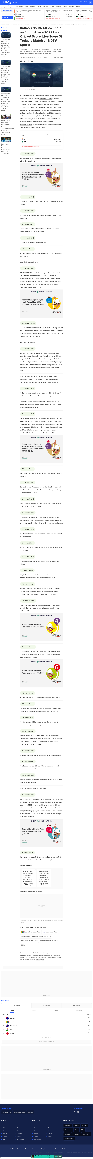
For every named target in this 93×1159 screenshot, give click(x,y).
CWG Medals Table (19, 1112)
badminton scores (25, 955)
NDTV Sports (42, 955)
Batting (34, 1010)
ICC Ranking (20, 1139)
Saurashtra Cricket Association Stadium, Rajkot (36, 936)
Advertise (4, 1148)
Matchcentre (37, 1139)
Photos (32, 6)
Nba (82, 1130)
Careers (57, 1148)
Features (19, 1133)
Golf (76, 1130)
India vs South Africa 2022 (16, 24)
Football (35, 953)
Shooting (76, 1134)
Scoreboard (19, 6)
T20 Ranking (76, 1005)
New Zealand (13, 1025)
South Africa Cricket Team (32, 932)
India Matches (7, 14)
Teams (5, 1136)
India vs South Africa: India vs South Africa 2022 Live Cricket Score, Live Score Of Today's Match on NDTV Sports (28, 878)
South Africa (13, 1022)
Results (71, 6)
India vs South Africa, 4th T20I (49, 940)
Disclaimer (28, 1148)
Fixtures (45, 6)
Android (38, 959)
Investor (36, 1148)
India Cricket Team (52, 932)
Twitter (30, 957)
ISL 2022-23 (37, 1125)
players (58, 6)
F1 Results (34, 955)
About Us (11, 1148)
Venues (65, 6)
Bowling (56, 1010)
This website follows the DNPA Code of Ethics (43, 1152)
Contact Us (65, 1148)
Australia (12, 1018)
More (77, 6)
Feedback (20, 1148)
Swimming (86, 1134)
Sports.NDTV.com (46, 98)
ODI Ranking (46, 1005)
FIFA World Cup (7, 1112)
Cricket (23, 945)
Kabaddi (67, 1134)
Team (12, 1010)
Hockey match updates (50, 953)
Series (19, 1125)
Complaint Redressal (46, 1148)
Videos (39, 6)
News (26, 6)
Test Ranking (16, 1005)
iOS (43, 959)
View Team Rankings (46, 1037)
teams (52, 6)
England (12, 1033)
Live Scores (6, 1125)
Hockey (84, 1125)
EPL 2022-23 (51, 1125)
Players (19, 1136)
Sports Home (4, 24)
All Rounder (79, 1010)
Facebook (55, 955)
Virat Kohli (30, 1112)
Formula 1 (68, 1125)
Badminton (68, 1130)
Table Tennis (69, 1138)
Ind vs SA (6, 6)
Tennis (76, 1125)
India (11, 1029)
